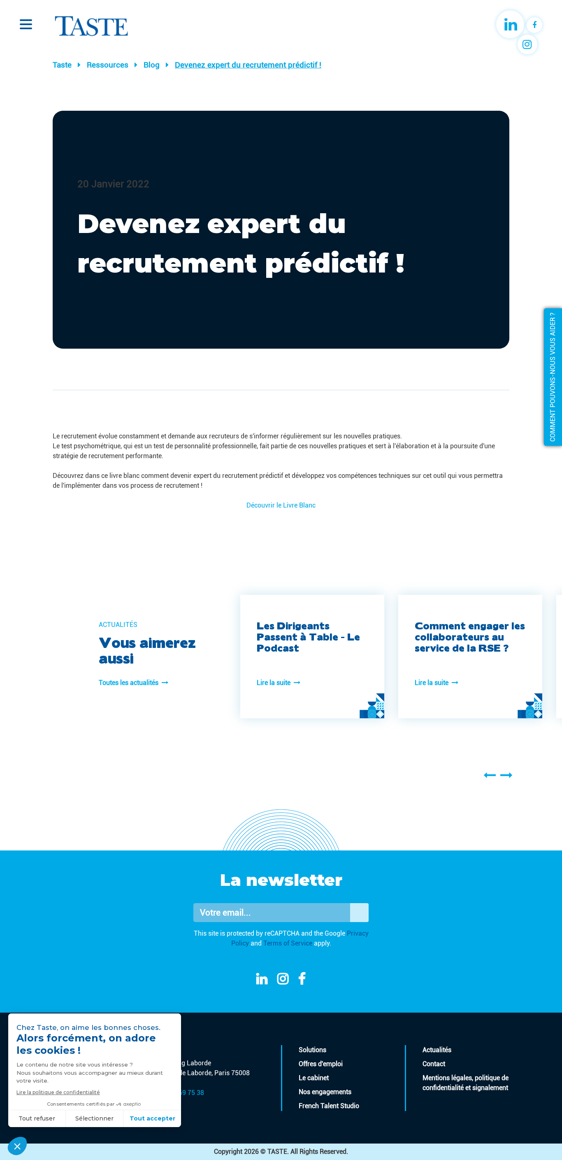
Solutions (312, 1050)
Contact (434, 1064)
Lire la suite (275, 683)
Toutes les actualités (130, 683)
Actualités (437, 1050)
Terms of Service (287, 943)
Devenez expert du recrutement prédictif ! (248, 65)
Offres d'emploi (321, 1064)
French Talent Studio (329, 1106)
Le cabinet (314, 1078)
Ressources (107, 65)
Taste (62, 65)
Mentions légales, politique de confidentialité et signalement (466, 1083)
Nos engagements (325, 1092)
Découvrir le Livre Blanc (281, 505)
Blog (152, 65)
